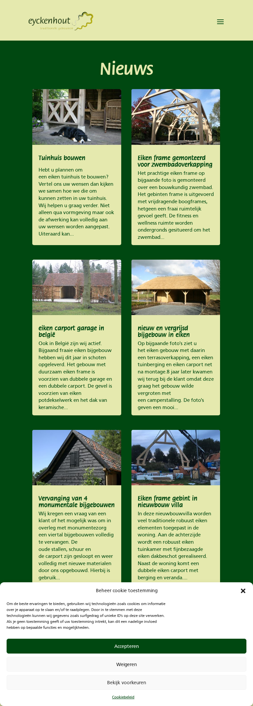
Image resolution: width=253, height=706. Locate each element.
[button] (243, 591)
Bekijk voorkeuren (126, 683)
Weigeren (126, 664)
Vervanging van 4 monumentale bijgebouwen (77, 501)
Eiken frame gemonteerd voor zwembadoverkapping (175, 161)
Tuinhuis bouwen (62, 158)
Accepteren (126, 646)
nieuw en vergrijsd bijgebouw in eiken (164, 331)
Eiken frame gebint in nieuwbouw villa (167, 501)
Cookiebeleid (123, 697)
